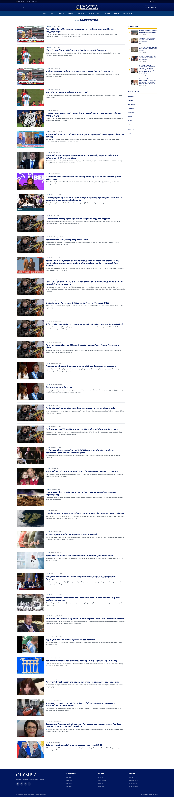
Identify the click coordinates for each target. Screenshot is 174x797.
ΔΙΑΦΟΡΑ (116, 13)
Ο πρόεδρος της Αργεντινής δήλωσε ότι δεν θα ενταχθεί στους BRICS (77, 303)
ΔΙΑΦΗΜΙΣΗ (133, 783)
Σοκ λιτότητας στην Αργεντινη (59, 387)
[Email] (153, 1)
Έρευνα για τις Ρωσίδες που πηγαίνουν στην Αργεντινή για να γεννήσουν (79, 555)
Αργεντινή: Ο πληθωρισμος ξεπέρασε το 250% (67, 239)
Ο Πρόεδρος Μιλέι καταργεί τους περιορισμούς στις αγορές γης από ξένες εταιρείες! (84, 324)
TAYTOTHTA (132, 777)
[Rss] (156, 1)
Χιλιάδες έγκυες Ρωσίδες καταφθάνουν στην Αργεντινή (71, 534)
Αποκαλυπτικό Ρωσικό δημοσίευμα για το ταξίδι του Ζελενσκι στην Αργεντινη (81, 366)
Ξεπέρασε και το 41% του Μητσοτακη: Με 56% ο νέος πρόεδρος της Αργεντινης (82, 429)
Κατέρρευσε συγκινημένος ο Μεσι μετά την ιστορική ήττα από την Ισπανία (79, 71)
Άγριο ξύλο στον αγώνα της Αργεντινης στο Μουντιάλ (70, 640)
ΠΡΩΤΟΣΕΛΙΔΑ (127, 13)
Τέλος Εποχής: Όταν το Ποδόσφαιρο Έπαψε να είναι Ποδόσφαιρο (76, 50)
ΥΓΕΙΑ (130, 133)
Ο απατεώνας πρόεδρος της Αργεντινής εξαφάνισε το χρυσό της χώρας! (79, 218)
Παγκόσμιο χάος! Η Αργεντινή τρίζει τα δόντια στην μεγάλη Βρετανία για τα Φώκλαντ (85, 513)
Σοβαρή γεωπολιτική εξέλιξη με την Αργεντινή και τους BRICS (74, 745)
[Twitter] (150, 1)
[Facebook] (147, 1)
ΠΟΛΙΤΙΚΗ (62, 13)
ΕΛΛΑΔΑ (44, 13)
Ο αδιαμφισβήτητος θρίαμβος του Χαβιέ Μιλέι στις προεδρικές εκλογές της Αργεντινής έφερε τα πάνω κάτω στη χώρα (80, 451)
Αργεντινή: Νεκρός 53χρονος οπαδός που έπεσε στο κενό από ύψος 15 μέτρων (82, 471)
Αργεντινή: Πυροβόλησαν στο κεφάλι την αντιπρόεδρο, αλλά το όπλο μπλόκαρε (82, 682)
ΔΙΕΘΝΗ (107, 13)
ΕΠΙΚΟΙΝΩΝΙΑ (133, 786)
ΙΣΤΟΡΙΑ (91, 13)
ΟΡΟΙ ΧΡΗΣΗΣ (133, 780)
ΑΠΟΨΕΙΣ (71, 13)
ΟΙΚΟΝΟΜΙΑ (81, 13)
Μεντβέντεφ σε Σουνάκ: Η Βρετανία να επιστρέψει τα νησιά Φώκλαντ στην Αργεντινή (85, 618)
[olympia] (87, 7)
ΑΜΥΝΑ (53, 13)
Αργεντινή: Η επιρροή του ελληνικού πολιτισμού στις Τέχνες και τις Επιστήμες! (81, 661)
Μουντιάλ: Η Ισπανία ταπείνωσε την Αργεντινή (67, 92)
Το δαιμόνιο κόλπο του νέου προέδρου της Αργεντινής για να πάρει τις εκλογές (82, 408)
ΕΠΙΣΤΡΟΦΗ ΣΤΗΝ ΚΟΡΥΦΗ (149, 794)
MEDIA (99, 13)
